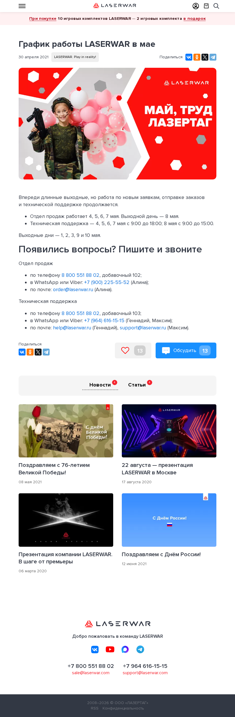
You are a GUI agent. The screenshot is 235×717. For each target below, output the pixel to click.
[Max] (125, 649)
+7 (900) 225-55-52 (107, 282)
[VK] (95, 649)
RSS (95, 708)
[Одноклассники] (196, 57)
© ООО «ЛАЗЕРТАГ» (129, 702)
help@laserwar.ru (72, 327)
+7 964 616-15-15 (145, 666)
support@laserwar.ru (143, 327)
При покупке (42, 18)
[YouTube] (110, 649)
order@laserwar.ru (73, 289)
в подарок (194, 18)
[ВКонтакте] (188, 57)
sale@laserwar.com (90, 673)
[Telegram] (212, 57)
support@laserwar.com (145, 673)
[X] (204, 57)
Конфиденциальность (123, 708)
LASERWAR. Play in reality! (75, 57)
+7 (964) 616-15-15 (104, 320)
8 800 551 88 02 (80, 275)
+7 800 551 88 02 (91, 666)
